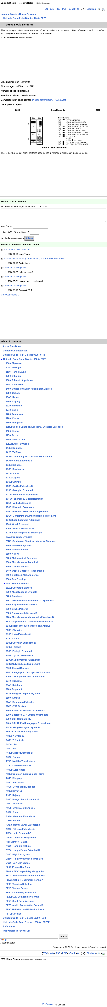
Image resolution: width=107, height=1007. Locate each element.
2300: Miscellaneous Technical (22, 562)
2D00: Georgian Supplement (21, 643)
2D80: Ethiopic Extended (19, 651)
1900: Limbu (12, 431)
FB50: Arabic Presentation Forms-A (24, 880)
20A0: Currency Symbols (19, 537)
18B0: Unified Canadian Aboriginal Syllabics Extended (34, 427)
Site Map (91, 9)
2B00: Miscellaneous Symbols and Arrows (28, 626)
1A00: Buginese (14, 448)
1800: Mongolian (14, 422)
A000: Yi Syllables (15, 736)
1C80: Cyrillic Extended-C (19, 486)
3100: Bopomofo (14, 689)
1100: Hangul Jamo (16, 372)
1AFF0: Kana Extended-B (19, 460)
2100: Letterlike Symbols (19, 545)
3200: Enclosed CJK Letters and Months (27, 715)
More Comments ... (10, 295)
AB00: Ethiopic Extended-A (20, 829)
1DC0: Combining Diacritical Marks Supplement (31, 516)
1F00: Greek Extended (17, 524)
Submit (29, 238)
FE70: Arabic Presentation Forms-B (24, 905)
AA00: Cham (12, 812)
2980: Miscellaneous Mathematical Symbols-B (30, 617)
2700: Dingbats (14, 596)
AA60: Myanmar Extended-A (21, 816)
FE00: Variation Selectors (19, 884)
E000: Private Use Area (18, 867)
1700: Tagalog (13, 401)
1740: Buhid (12, 410)
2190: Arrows (13, 554)
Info (52, 9)
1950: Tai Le (12, 435)
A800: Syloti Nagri (15, 770)
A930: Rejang (13, 795)
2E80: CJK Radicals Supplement (23, 664)
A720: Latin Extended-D (18, 765)
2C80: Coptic (12, 638)
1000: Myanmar (14, 363)
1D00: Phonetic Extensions (20, 507)
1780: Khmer (12, 418)
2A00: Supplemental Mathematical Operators (29, 621)
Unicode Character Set (15, 350)
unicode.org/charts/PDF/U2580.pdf (48, 100)
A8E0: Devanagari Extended (21, 787)
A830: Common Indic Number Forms (25, 774)
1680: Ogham (13, 393)
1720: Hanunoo (14, 405)
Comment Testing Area (14, 267)
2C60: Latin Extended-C (18, 634)
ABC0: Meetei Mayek (16, 842)
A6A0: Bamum (13, 757)
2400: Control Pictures (17, 566)
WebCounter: (48, 1004)
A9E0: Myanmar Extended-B (21, 808)
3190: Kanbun (13, 698)
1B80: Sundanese (15, 469)
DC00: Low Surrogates (18, 863)
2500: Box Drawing (16, 579)
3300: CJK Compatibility (18, 719)
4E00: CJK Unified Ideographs (22, 731)
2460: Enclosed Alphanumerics (22, 575)
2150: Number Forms (17, 549)
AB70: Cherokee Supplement (21, 837)
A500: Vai (11, 748)
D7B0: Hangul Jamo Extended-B (23, 850)
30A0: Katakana (14, 685)
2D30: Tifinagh (13, 647)
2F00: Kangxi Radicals (17, 668)
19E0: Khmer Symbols (17, 444)
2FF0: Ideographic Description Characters (28, 672)
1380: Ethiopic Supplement (20, 380)
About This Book (12, 346)
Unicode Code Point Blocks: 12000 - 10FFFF (26, 922)
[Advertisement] (53, 59)
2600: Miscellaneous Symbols (21, 592)
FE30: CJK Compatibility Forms (22, 897)
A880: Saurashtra (15, 782)
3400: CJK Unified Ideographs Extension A (28, 723)
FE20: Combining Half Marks (21, 892)
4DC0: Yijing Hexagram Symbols (23, 727)
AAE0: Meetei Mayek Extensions (23, 825)
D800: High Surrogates (18, 854)
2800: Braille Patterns (17, 609)
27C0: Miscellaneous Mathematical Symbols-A (30, 600)
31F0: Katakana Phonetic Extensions (25, 710)
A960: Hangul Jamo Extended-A (23, 799)
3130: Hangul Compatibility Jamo (23, 693)
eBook (72, 9)
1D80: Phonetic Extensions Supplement (27, 511)
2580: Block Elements (17, 583)
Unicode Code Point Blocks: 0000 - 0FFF (24, 355)
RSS (58, 9)
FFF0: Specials (13, 914)
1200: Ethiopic (13, 376)
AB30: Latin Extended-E (18, 833)
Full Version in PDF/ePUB (16, 931)
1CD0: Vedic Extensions (18, 503)
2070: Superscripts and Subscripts (24, 532)
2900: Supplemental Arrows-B (21, 613)
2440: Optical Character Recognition (25, 571)
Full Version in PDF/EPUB (16, 249)
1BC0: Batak (12, 473)
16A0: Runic (12, 397)
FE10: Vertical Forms (17, 888)
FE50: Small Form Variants (20, 901)
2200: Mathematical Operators (21, 558)
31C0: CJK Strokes (16, 706)
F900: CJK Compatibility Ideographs (25, 871)
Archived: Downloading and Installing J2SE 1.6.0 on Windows (34, 258)
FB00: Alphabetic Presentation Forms (25, 875)
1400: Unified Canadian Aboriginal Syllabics (29, 389)
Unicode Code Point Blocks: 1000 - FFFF (24, 18)
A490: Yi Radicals (15, 740)
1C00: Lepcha (13, 477)
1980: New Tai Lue (15, 439)
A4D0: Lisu (11, 744)
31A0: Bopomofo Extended (20, 702)
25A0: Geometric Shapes (19, 588)
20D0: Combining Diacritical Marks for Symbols (30, 541)
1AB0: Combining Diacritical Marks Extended (29, 456)
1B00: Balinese (14, 465)
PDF (64, 9)
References (9, 926)
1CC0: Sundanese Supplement (22, 494)
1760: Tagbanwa (14, 414)
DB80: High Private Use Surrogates (24, 859)
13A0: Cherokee (14, 384)
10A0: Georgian (14, 367)
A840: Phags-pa (14, 778)
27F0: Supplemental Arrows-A (21, 604)
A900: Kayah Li (14, 791)
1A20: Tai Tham (14, 452)
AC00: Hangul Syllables (18, 846)
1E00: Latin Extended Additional (23, 520)
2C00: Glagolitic (14, 630)
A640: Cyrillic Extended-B (19, 753)
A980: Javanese (14, 803)
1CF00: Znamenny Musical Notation (24, 499)
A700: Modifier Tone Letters (20, 761)
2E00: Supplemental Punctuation (23, 660)
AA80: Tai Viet (13, 820)
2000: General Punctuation (20, 528)
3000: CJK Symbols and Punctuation (25, 676)
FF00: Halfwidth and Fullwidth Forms (25, 909)
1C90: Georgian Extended (19, 490)
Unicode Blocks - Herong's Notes (18, 14)
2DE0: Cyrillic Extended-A (19, 655)
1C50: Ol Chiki (13, 482)
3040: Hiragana (14, 681)
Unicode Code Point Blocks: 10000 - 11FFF (25, 918)
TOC (45, 9)
